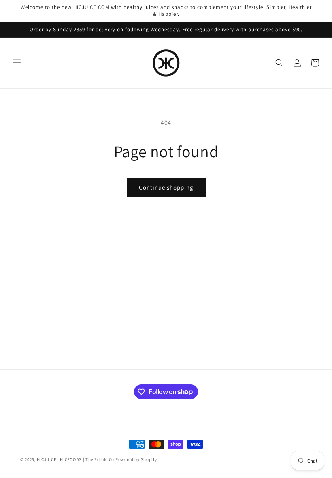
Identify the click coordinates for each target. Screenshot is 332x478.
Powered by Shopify (136, 459)
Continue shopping (166, 187)
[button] (17, 63)
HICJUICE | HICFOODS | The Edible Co (76, 459)
